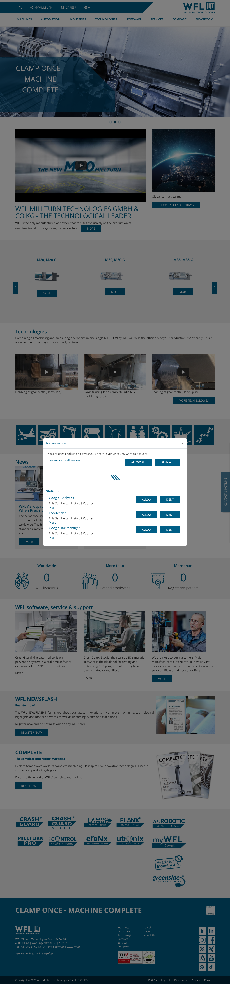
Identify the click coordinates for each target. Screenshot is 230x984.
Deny (170, 500)
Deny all (167, 462)
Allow (146, 500)
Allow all (138, 462)
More (52, 508)
